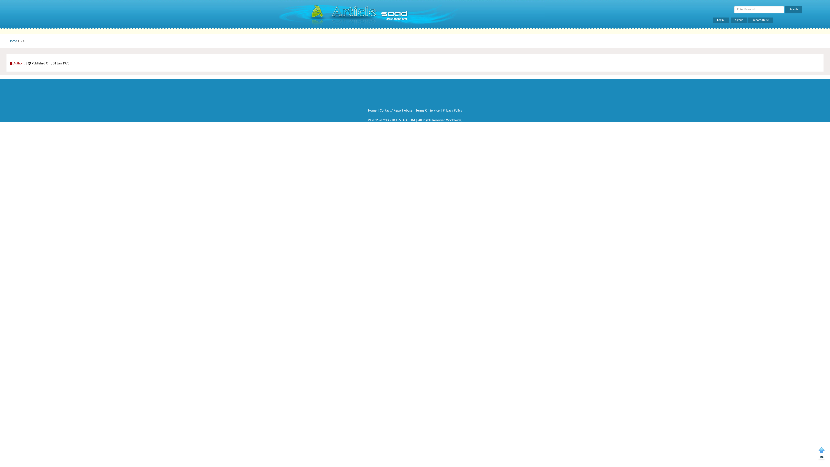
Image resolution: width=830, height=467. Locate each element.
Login (720, 20)
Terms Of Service (428, 110)
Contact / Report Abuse (396, 110)
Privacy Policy (452, 110)
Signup (739, 20)
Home (13, 41)
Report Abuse (760, 20)
